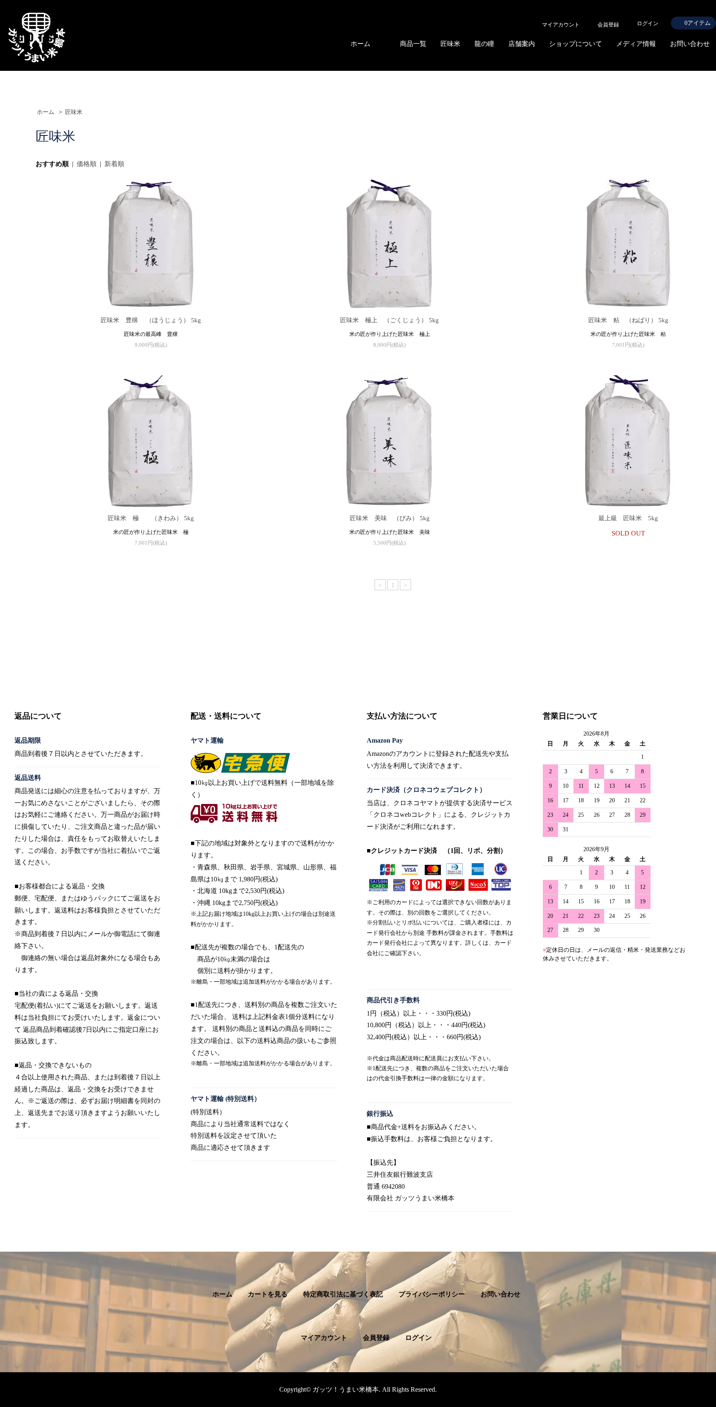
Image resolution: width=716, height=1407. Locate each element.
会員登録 (376, 1337)
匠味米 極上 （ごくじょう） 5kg (395, 320)
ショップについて (575, 43)
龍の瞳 (484, 43)
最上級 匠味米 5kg (628, 518)
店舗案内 (521, 43)
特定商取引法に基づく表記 (343, 1294)
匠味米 (450, 43)
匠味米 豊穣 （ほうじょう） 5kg (158, 320)
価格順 (87, 163)
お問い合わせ (690, 43)
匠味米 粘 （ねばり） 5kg (637, 320)
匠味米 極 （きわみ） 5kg (157, 518)
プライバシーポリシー (432, 1294)
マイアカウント (324, 1337)
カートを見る (268, 1294)
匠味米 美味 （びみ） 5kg (396, 518)
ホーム (360, 43)
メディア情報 (636, 43)
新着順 (114, 163)
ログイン (647, 23)
